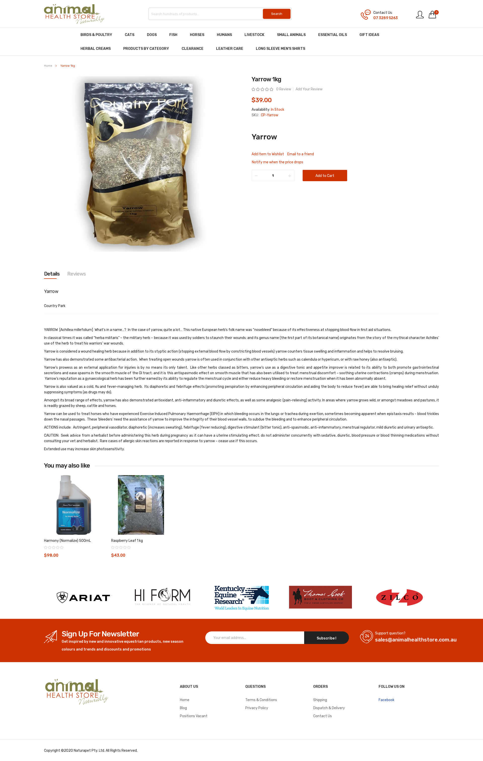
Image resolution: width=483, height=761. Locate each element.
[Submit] (277, 14)
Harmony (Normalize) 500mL (67, 541)
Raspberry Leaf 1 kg (127, 541)
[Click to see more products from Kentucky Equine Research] (241, 597)
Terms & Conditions (261, 700)
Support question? (390, 633)
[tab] (52, 274)
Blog (183, 708)
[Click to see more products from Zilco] (320, 597)
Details (52, 274)
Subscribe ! (326, 638)
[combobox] (220, 14)
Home (48, 65)
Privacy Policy (256, 708)
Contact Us (322, 716)
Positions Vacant (194, 716)
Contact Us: (383, 13)
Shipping (320, 700)
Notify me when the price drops (277, 162)
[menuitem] (96, 35)
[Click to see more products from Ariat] (83, 597)
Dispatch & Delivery (329, 708)
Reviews (76, 274)
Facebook (386, 700)
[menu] (241, 42)
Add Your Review (309, 89)
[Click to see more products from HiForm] (162, 597)
